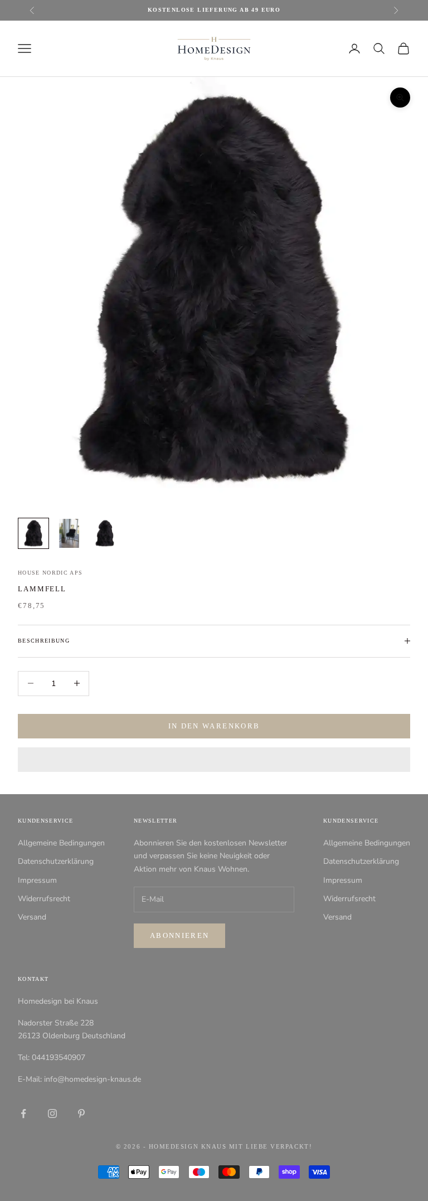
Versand (32, 917)
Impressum (37, 880)
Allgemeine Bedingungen (61, 843)
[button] (214, 759)
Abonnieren (179, 935)
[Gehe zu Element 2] (69, 533)
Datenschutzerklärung (56, 861)
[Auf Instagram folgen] (52, 1113)
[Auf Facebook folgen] (23, 1113)
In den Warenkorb (214, 726)
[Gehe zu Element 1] (33, 533)
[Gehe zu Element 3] (104, 533)
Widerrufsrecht (44, 898)
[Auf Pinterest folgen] (81, 1113)
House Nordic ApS (50, 573)
